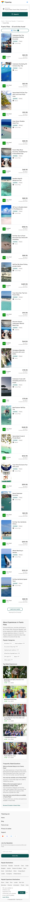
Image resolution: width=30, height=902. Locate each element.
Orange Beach (21, 871)
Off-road (7, 656)
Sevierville (16, 865)
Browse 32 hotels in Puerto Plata (11, 805)
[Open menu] (27, 2)
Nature (16, 656)
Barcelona (3, 885)
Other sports (8, 660)
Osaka (26, 865)
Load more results (15, 609)
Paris (11, 882)
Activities (8, 643)
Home (2, 21)
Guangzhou (9, 873)
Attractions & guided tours (12, 653)
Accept (22, 892)
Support (3, 832)
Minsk (15, 871)
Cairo (27, 885)
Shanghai (10, 865)
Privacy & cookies (6, 828)
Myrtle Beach (9, 871)
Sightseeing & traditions (11, 650)
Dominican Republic (11, 21)
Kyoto (2, 871)
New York (21, 882)
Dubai (7, 882)
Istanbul (9, 868)
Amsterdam (16, 885)
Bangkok (3, 868)
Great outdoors (20, 643)
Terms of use (4, 825)
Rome (2, 882)
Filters (15, 30)
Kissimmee (4, 865)
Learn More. (5, 897)
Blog (2, 821)
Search (16, 14)
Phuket (22, 885)
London (3, 873)
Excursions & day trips (11, 646)
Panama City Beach (17, 868)
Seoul (24, 868)
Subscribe (15, 855)
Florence (10, 885)
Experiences (20, 21)
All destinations (17, 873)
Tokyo (22, 865)
